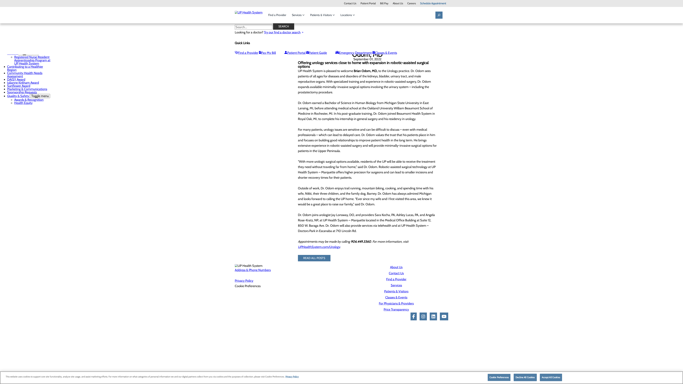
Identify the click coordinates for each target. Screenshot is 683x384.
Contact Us (350, 3)
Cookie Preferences (499, 377)
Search (283, 26)
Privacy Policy (244, 281)
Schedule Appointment (433, 3)
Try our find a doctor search (282, 32)
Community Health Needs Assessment (24, 74)
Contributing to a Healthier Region (25, 68)
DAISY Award (16, 79)
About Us (398, 3)
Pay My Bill (268, 53)
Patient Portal (368, 3)
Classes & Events (386, 53)
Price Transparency (396, 309)
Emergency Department (355, 53)
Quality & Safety (28, 96)
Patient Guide (318, 53)
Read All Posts (314, 258)
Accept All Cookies (551, 377)
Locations (346, 15)
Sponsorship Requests (22, 92)
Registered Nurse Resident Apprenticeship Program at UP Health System (32, 60)
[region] (341, 377)
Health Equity (23, 103)
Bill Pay (384, 3)
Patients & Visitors (321, 15)
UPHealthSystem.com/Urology (319, 247)
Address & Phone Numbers (253, 270)
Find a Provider (277, 15)
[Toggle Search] (439, 15)
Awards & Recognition (29, 100)
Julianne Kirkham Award (23, 83)
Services (297, 15)
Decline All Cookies (525, 377)
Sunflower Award (18, 86)
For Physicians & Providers (396, 303)
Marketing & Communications (27, 89)
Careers (411, 3)
